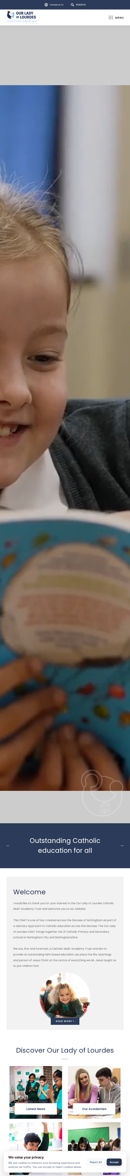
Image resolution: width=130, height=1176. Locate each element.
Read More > (65, 1021)
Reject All (96, 1162)
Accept (114, 1162)
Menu (119, 18)
